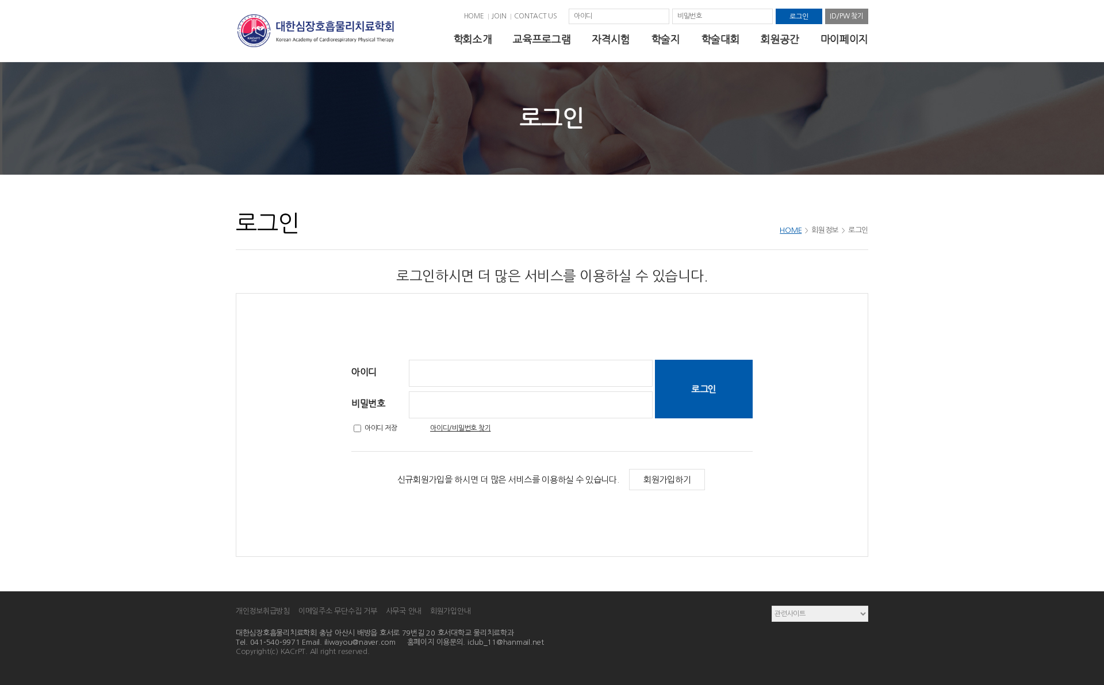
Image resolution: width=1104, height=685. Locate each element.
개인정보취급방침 (263, 611)
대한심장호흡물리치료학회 (316, 31)
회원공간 (780, 39)
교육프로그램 (541, 39)
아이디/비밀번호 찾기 (460, 428)
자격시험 (611, 39)
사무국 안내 (403, 611)
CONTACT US (535, 16)
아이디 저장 (381, 428)
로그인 (858, 230)
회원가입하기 (667, 479)
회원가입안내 (450, 611)
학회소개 (473, 39)
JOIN (499, 16)
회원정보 (824, 230)
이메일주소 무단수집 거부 (337, 611)
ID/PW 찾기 (847, 16)
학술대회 (721, 39)
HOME (474, 16)
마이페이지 (844, 39)
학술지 (665, 39)
